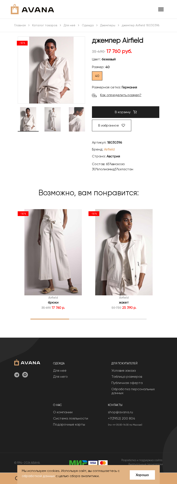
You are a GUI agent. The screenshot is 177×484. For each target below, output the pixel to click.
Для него (60, 376)
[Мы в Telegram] (16, 375)
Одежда (88, 25)
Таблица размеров (126, 376)
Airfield (109, 149)
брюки (53, 302)
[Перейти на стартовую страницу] (32, 9)
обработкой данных (38, 476)
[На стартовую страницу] (27, 361)
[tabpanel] (53, 259)
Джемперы (107, 25)
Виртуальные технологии (145, 464)
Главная (20, 25)
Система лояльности (70, 418)
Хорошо (142, 475)
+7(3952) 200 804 (121, 418)
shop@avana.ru (120, 412)
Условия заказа (123, 370)
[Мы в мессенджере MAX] (25, 375)
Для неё (69, 25)
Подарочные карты (69, 424)
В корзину (123, 112)
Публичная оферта (127, 383)
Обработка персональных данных (133, 391)
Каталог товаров (44, 25)
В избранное (109, 125)
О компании (63, 412)
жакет (124, 302)
